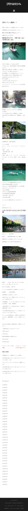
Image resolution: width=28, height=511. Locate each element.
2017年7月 (4, 450)
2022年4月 (4, 392)
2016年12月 (5, 468)
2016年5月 (4, 484)
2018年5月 (4, 424)
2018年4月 (4, 426)
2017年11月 (5, 440)
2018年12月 (5, 413)
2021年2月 (4, 395)
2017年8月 (4, 447)
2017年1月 (4, 466)
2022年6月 (4, 390)
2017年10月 (5, 442)
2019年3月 (4, 408)
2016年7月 (4, 482)
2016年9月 (4, 476)
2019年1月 (4, 411)
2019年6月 (4, 400)
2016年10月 (5, 474)
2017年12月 (5, 437)
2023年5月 (4, 387)
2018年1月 (4, 434)
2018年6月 (4, 421)
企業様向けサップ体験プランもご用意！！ (12, 355)
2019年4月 (4, 405)
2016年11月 (5, 471)
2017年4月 (4, 458)
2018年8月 (4, 416)
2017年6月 (4, 453)
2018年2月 (4, 432)
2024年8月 (4, 384)
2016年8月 (4, 479)
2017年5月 (4, 455)
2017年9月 (4, 445)
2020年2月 (4, 398)
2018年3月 (4, 429)
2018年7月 (4, 419)
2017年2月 (4, 463)
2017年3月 (4, 461)
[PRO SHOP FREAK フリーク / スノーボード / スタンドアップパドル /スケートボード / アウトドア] (14, 4)
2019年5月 (4, 403)
